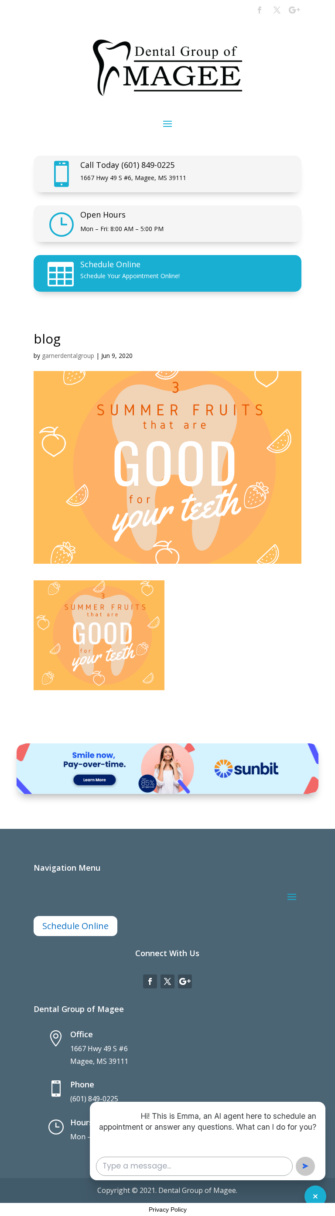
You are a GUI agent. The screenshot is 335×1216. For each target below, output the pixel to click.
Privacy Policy (168, 1209)
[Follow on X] (277, 10)
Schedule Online (110, 264)
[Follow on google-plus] (294, 10)
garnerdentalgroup (68, 355)
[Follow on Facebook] (260, 10)
